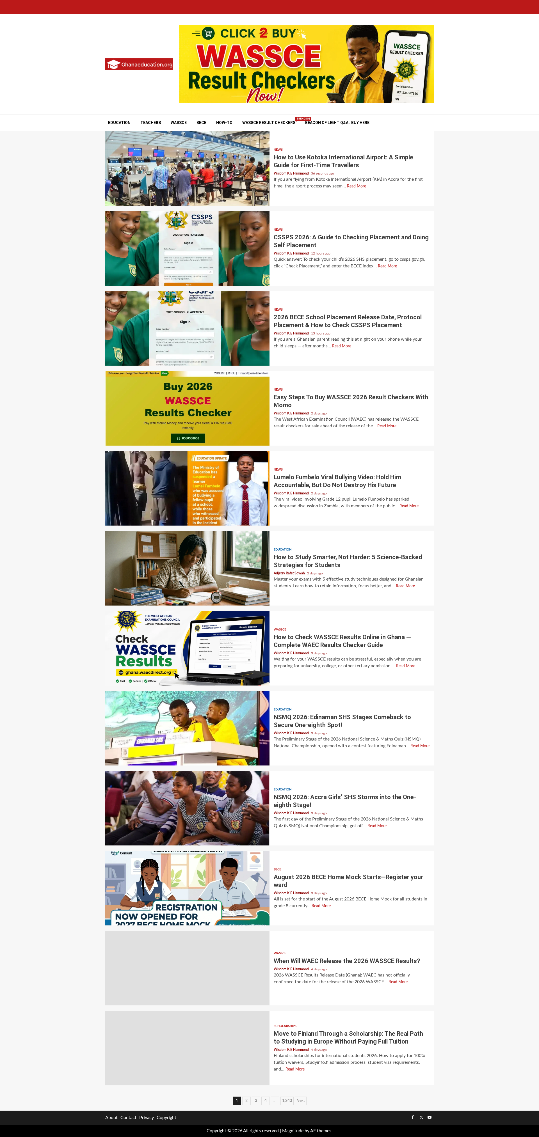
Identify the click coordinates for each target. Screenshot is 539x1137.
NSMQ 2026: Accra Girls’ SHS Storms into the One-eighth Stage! (187, 808)
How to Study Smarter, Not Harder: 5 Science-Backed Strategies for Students (187, 568)
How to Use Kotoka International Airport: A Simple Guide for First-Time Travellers (187, 168)
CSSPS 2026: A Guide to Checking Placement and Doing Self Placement (187, 248)
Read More (356, 186)
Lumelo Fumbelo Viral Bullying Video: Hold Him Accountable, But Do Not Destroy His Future (187, 488)
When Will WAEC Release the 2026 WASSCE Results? (187, 968)
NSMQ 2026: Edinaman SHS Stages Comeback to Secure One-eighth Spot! (187, 728)
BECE (201, 122)
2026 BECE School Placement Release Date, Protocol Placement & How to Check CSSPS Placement (187, 328)
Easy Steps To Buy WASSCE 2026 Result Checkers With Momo (187, 408)
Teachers (150, 122)
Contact (128, 1117)
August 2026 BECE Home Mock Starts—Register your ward (187, 888)
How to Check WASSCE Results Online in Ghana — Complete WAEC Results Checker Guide (187, 648)
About (111, 1117)
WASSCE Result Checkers (268, 122)
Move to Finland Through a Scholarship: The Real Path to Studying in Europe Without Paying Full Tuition (187, 1048)
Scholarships (285, 1026)
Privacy (146, 1117)
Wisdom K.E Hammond (292, 173)
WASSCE (179, 122)
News (278, 149)
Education (119, 122)
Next (300, 1101)
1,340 (287, 1101)
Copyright (166, 1117)
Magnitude (292, 1131)
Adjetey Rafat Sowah (290, 573)
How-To (224, 122)
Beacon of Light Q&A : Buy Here (337, 122)
